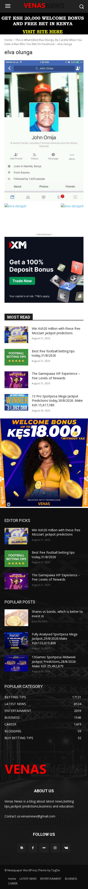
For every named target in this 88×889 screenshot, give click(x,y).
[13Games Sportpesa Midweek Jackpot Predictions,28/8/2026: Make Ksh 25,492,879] (16, 663)
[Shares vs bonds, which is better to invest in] (16, 617)
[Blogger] (21, 847)
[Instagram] (55, 847)
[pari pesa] (44, 505)
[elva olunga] (44, 130)
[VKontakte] (66, 847)
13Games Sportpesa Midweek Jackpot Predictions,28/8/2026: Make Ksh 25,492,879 (54, 661)
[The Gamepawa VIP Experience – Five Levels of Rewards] (16, 379)
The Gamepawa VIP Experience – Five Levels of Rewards (56, 375)
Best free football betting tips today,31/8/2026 (53, 353)
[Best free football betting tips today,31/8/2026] (16, 357)
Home (8, 40)
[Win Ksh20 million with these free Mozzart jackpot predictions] (16, 334)
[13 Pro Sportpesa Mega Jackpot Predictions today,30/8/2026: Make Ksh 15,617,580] (16, 402)
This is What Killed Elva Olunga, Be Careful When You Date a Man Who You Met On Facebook (43, 42)
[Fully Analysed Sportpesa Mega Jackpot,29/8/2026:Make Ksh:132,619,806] (16, 640)
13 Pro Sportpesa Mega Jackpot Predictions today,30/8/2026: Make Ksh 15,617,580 (57, 400)
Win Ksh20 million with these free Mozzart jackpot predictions (56, 330)
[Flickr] (43, 847)
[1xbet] (44, 33)
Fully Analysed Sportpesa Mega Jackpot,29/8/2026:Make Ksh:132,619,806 (54, 638)
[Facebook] (32, 847)
